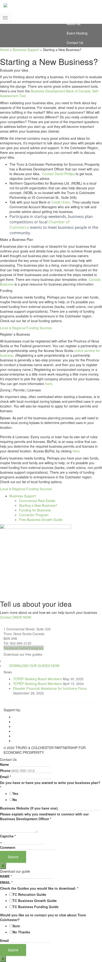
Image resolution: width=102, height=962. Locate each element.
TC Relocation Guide (29, 894)
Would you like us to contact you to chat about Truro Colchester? (43, 917)
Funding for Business (35, 510)
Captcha (8, 836)
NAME (6, 876)
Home (4, 49)
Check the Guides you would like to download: (39, 888)
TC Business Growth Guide (35, 900)
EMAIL (6, 882)
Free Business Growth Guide (40, 519)
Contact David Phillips (58, 173)
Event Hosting (77, 33)
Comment (7, 847)
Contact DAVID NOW (15, 617)
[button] (34, 665)
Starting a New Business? (38, 505)
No (15, 799)
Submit (13, 856)
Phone (5, 770)
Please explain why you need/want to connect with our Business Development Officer (44, 816)
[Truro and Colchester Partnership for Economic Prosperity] (51, 6)
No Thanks (21, 932)
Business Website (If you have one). (29, 808)
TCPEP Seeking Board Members (37, 678)
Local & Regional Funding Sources (26, 327)
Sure (16, 925)
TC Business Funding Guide (36, 906)
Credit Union (60, 202)
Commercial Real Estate (37, 500)
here (48, 383)
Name (4, 764)
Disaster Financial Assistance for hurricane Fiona (50, 688)
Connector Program (34, 514)
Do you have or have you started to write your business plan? (50, 785)
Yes (15, 793)
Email (5, 776)
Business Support (26, 49)
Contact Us (75, 42)
